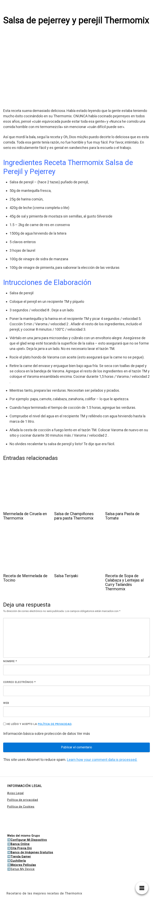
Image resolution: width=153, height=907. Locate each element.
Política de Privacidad (55, 723)
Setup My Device (23, 869)
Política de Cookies (20, 806)
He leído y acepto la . (39, 723)
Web (6, 702)
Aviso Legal (15, 793)
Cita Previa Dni (21, 848)
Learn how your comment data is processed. (102, 759)
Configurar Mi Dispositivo (29, 839)
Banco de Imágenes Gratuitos (32, 852)
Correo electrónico (19, 682)
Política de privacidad (22, 799)
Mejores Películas (23, 864)
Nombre (10, 661)
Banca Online (20, 844)
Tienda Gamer (21, 856)
